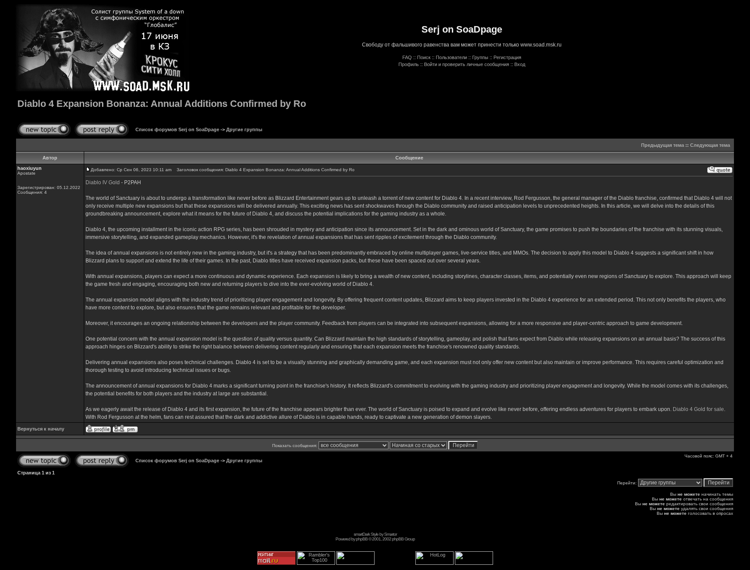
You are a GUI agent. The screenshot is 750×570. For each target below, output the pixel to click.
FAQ (407, 57)
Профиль (408, 64)
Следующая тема (710, 145)
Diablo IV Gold (103, 182)
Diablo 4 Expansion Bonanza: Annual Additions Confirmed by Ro (161, 103)
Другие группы (244, 129)
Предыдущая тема (662, 145)
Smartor (390, 534)
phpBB (362, 539)
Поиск (424, 57)
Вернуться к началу (40, 428)
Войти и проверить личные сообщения (466, 64)
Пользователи (451, 57)
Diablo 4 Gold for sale (698, 409)
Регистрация (507, 57)
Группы (480, 57)
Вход (519, 64)
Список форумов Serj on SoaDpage (177, 129)
